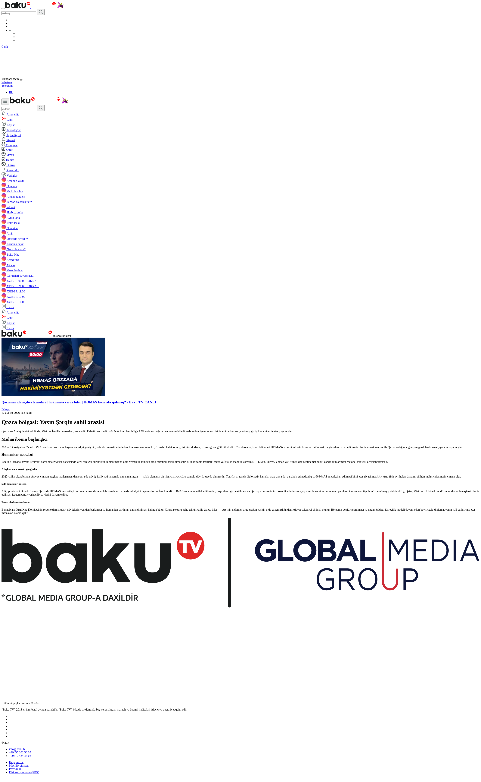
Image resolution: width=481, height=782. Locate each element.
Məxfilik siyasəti (19, 765)
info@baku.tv (17, 749)
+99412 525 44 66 (20, 755)
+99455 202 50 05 (20, 752)
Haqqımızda (16, 762)
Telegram (7, 85)
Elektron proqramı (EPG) (24, 772)
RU (11, 92)
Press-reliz (15, 769)
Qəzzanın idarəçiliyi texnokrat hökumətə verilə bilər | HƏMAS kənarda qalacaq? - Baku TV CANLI (79, 402)
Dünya (6, 409)
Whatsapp (7, 82)
